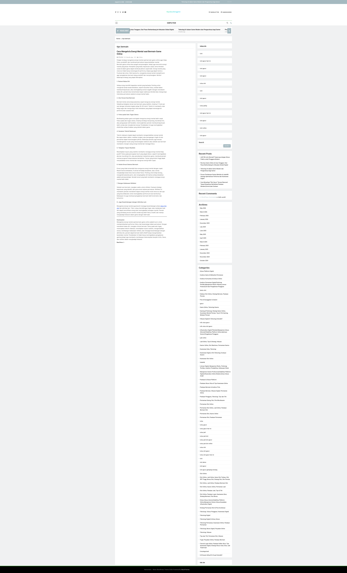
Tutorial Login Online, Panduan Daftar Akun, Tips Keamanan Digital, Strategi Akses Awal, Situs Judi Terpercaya (215, 546)
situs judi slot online (206, 443)
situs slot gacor (205, 451)
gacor (202, 303)
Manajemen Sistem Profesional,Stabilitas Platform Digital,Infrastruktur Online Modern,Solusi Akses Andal (215, 374)
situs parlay (203, 106)
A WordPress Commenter (208, 197)
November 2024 (205, 257)
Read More (120, 242)
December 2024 (204, 253)
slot (201, 53)
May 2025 (203, 234)
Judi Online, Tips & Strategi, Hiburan (211, 341)
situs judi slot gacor (206, 440)
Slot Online (203, 473)
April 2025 (203, 238)
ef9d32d (120, 57)
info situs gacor (205, 322)
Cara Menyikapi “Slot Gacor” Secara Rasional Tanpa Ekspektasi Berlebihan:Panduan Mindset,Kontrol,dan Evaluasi (214, 184)
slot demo (203, 462)
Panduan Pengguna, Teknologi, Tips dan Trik (213, 396)
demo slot (203, 290)
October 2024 (204, 260)
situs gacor (203, 425)
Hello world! (222, 197)
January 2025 (204, 249)
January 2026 (204, 219)
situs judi (203, 432)
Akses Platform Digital (207, 271)
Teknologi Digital (205, 515)
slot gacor (203, 68)
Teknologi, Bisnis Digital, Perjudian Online (212, 528)
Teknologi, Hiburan (205, 532)
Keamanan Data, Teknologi (208, 349)
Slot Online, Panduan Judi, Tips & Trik (211, 490)
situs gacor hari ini (205, 428)
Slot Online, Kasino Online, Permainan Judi (213, 487)
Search (201, 142)
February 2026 (204, 215)
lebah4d (202, 362)
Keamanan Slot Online (206, 358)
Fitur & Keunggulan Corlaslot (208, 300)
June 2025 (203, 230)
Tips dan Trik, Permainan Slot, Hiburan (211, 536)
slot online (203, 128)
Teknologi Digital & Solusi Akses (210, 519)
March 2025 (203, 242)
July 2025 (203, 227)
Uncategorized (204, 551)
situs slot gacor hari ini (207, 455)
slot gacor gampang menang (208, 470)
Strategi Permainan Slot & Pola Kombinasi (212, 508)
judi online (203, 338)
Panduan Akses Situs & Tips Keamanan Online (214, 383)
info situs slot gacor (206, 326)
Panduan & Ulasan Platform (208, 379)
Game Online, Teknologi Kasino (209, 307)
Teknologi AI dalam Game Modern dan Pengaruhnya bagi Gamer (167, 29)
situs (201, 421)
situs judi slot (204, 436)
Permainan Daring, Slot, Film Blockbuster (212, 400)
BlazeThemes (185, 569)
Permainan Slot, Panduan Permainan (211, 417)
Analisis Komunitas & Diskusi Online (211, 279)
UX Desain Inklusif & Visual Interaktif (211, 555)
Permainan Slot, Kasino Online (209, 413)
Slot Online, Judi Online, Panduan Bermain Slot (214, 483)
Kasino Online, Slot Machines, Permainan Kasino (214, 345)
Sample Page (171, 23)
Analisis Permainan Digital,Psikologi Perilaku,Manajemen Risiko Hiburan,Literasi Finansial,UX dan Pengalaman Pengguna (213, 284)
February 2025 (204, 245)
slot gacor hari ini (205, 61)
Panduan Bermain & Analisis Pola (210, 387)
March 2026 (203, 212)
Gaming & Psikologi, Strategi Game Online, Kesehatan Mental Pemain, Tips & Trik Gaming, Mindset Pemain (214, 313)
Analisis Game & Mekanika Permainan (211, 275)
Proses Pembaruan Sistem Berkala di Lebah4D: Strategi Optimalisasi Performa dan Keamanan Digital (189, 2)
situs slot (203, 83)
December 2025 (204, 223)
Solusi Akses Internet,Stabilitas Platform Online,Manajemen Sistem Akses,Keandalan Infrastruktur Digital (213, 502)
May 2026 (203, 208)
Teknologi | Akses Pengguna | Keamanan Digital (214, 511)
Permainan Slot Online (206, 404)
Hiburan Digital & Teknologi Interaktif (211, 319)
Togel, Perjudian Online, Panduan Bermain (212, 540)
